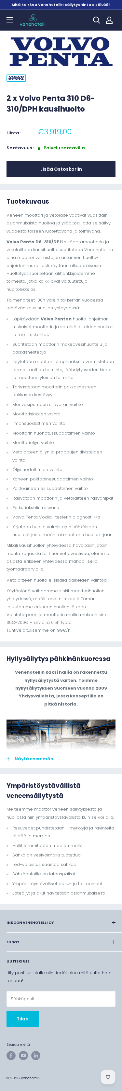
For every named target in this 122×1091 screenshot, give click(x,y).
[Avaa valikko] (10, 19)
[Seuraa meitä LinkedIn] (35, 1055)
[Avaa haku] (96, 20)
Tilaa (23, 1019)
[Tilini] (109, 20)
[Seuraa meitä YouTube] (23, 1055)
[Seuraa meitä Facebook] (11, 1055)
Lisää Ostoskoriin (61, 169)
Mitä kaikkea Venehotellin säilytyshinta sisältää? (61, 4)
